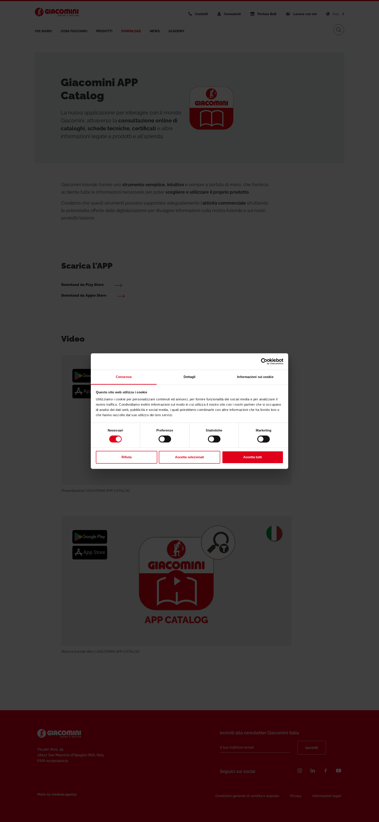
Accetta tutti (252, 457)
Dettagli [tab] (190, 377)
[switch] (165, 438)
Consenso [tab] (124, 377)
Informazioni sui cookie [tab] (255, 377)
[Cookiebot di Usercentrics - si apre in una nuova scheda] (264, 361)
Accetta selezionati (189, 457)
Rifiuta (127, 457)
